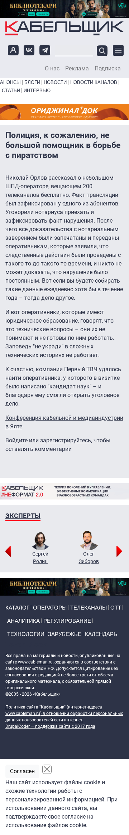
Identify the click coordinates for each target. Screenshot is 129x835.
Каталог (17, 607)
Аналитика (23, 620)
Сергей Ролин (40, 557)
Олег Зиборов (89, 557)
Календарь (101, 634)
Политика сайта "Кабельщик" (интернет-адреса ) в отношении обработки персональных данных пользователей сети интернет (64, 713)
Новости (55, 82)
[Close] (47, 769)
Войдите (16, 440)
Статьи (11, 90)
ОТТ (115, 607)
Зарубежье (64, 634)
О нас (52, 68)
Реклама (77, 68)
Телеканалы (88, 607)
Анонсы (10, 82)
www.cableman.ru (35, 662)
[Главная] (64, 28)
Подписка (108, 68)
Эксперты (22, 516)
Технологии (25, 634)
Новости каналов (93, 82)
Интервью (37, 90)
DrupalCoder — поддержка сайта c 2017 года (50, 726)
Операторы (50, 607)
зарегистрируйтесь (65, 440)
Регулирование (67, 620)
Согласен (22, 771)
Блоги (32, 82)
